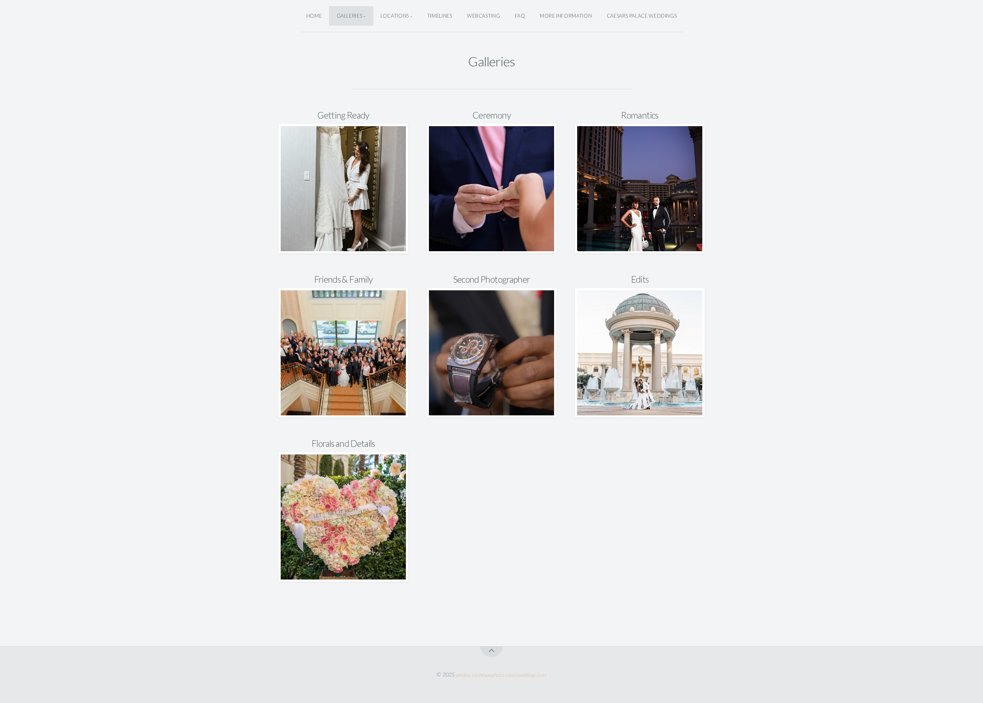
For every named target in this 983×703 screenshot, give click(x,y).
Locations (395, 16)
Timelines (439, 16)
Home (314, 16)
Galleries (349, 16)
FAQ (520, 16)
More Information (566, 16)
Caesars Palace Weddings (642, 16)
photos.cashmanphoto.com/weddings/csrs (501, 674)
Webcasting (483, 16)
